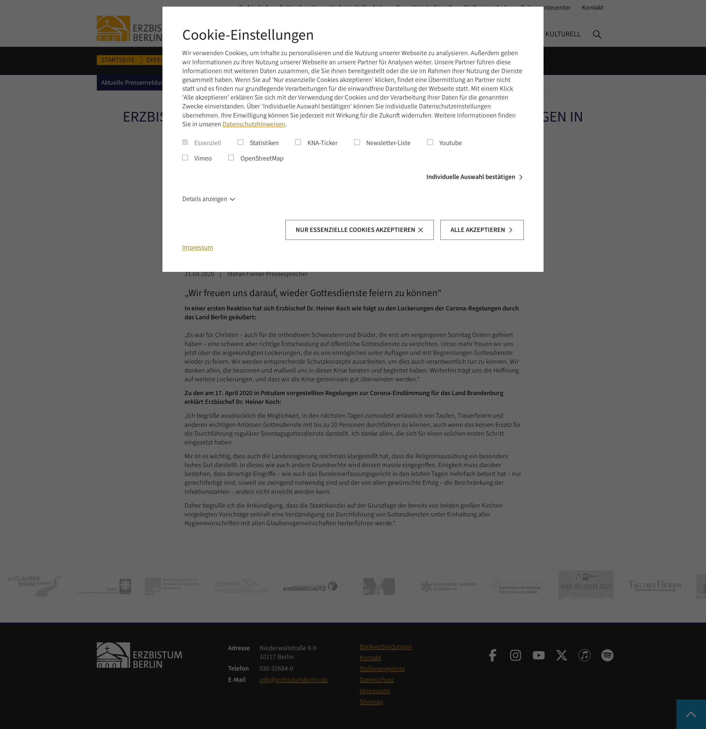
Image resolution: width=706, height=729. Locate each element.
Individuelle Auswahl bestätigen (470, 177)
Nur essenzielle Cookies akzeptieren (355, 230)
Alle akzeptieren (478, 230)
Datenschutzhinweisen (254, 124)
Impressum (197, 247)
